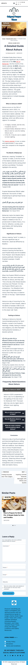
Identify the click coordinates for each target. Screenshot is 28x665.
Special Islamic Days (14, 43)
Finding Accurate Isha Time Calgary (7, 474)
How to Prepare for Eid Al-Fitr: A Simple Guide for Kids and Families (14, 515)
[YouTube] (16, 4)
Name (5, 567)
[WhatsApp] (20, 4)
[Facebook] (16, 2)
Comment (6, 546)
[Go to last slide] (4, 510)
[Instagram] (20, 2)
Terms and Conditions (13, 646)
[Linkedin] (22, 2)
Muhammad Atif (11, 53)
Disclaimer (9, 644)
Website (5, 582)
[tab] (12, 525)
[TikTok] (18, 4)
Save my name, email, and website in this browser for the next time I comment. (14, 587)
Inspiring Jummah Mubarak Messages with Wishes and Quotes (21, 477)
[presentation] (14, 503)
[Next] (24, 510)
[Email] (13, 655)
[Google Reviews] (15, 655)
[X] (18, 2)
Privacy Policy (10, 641)
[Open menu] (14, 3)
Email (5, 574)
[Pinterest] (24, 2)
